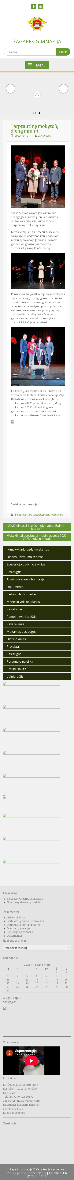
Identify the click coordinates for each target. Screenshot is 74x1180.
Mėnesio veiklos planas (23, 602)
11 (17, 979)
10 (8, 979)
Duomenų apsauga (18, 928)
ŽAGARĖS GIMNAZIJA (37, 41)
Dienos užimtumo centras (25, 557)
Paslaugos (14, 572)
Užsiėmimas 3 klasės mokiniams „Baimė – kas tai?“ (37, 527)
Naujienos (57, 514)
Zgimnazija (44, 135)
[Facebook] (33, 6)
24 (8, 987)
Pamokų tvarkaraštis (21, 617)
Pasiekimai (14, 609)
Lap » (16, 998)
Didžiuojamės (41, 514)
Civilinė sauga (16, 669)
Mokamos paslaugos (21, 631)
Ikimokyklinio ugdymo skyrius (28, 549)
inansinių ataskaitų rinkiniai (24, 902)
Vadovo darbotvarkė (21, 594)
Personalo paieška (20, 661)
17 (8, 983)
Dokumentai (15, 587)
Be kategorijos (23, 514)
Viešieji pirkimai (16, 917)
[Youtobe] (40, 6)
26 (27, 987)
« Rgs (7, 998)
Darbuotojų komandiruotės (23, 924)
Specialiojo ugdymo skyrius (26, 564)
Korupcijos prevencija (20, 932)
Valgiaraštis (15, 676)
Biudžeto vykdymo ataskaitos (25, 898)
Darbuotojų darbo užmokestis (25, 921)
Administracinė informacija (25, 579)
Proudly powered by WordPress (26, 1173)
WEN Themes (38, 1176)
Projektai (13, 646)
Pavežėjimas (15, 624)
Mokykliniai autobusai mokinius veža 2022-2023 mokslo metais (37, 537)
